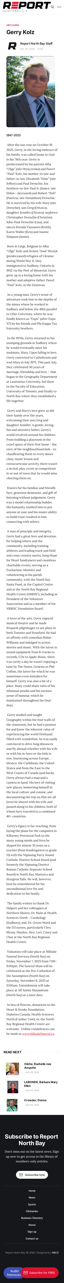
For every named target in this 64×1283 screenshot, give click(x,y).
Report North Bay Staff (36, 43)
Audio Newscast (14, 1273)
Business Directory (32, 1217)
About (32, 1224)
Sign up (32, 1231)
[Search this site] (52, 7)
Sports (32, 1204)
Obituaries (12, 25)
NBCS (55, 1252)
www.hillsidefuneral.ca (38, 1034)
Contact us (32, 1238)
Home (32, 1190)
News (32, 1197)
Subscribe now (35, 1175)
